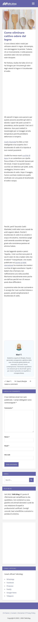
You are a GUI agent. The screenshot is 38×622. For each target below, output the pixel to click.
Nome (6, 437)
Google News (12, 593)
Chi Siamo (6, 613)
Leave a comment (11, 384)
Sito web (7, 455)
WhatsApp (10, 579)
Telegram (10, 596)
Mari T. (9, 381)
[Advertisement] (19, 94)
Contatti (13, 613)
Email (6, 446)
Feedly (9, 589)
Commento (8, 408)
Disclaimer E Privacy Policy (26, 613)
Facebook (10, 583)
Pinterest (10, 586)
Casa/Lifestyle (22, 381)
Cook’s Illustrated (10, 142)
